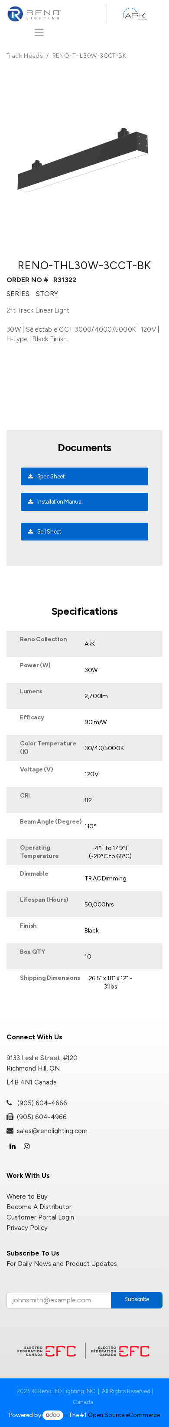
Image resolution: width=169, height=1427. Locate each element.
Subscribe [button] (136, 1299)
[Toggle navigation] (39, 32)
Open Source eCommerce (124, 1415)
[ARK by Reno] (134, 13)
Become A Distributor (39, 1207)
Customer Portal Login (40, 1217)
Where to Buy (27, 1196)
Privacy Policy (27, 1228)
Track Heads (24, 55)
